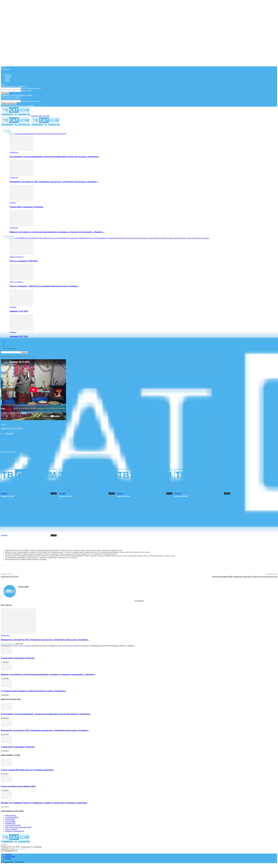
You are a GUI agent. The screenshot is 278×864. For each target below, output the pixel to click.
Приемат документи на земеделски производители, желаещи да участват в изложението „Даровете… (57, 232)
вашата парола (26, 91)
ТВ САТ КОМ (9, 433)
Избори (27, 134)
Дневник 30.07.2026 (19, 336)
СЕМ (7, 79)
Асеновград (19, 134)
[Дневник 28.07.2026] (202, 474)
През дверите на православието (168, 238)
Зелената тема (76, 238)
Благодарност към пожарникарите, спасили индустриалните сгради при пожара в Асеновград (54, 156)
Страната (62, 134)
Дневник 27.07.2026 (7, 538)
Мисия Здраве (106, 238)
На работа (115, 238)
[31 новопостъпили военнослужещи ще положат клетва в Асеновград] (6, 687)
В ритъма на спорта (52, 238)
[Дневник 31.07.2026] (21, 305)
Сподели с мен (185, 238)
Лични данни (10, 856)
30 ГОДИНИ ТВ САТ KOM (25, 238)
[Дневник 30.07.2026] (21, 330)
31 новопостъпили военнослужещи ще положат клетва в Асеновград (33, 691)
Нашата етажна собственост (129, 238)
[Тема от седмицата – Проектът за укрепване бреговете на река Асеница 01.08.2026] (21, 280)
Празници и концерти (148, 238)
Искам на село (92, 238)
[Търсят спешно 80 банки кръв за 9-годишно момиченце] (6, 765)
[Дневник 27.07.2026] (29, 516)
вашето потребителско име (31, 88)
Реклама (8, 77)
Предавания (9, 236)
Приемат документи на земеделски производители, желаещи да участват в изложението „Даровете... (48, 674)
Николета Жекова (7, 644)
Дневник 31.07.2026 (19, 311)
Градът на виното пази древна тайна (18, 786)
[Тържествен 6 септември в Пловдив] (21, 201)
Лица (99, 238)
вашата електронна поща (30, 101)
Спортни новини (52, 134)
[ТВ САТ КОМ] (2, 433)
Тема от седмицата (202, 238)
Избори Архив (35, 134)
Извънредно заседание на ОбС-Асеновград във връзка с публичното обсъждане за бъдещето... (45, 639)
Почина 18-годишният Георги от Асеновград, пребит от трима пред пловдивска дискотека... (44, 803)
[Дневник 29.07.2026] (144, 474)
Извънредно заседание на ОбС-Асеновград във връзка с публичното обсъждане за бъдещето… (54, 181)
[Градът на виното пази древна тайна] (6, 782)
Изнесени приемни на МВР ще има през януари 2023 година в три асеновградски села (244, 577)
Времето (8, 342)
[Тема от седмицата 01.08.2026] (21, 255)
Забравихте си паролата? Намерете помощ (16, 95)
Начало (8, 130)
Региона (43, 134)
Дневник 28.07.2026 (181, 496)
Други (68, 238)
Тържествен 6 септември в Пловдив (26, 207)
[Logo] (16, 126)
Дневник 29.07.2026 (123, 496)
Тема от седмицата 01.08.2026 (23, 261)
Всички (12, 134)
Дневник (63, 238)
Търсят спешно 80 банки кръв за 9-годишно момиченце (27, 770)
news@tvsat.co (20, 849)
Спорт (193, 238)
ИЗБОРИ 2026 (10, 340)
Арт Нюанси (40, 238)
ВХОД (7, 81)
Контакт (8, 75)
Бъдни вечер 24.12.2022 (10, 577)
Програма (8, 346)
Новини (8, 132)
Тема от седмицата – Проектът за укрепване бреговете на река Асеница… (44, 286)
